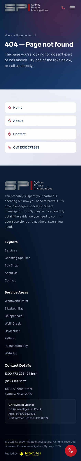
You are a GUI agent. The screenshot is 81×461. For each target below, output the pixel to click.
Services (11, 250)
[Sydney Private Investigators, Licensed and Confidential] (26, 8)
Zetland (10, 338)
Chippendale (13, 316)
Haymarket (12, 331)
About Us (11, 273)
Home (8, 35)
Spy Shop (11, 265)
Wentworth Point (16, 301)
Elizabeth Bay (14, 308)
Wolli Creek (13, 323)
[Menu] (72, 8)
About (18, 121)
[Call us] (71, 451)
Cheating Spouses (17, 258)
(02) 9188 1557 (15, 381)
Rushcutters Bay (16, 346)
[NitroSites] (30, 453)
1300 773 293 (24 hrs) (21, 373)
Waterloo (11, 353)
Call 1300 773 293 (26, 147)
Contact (19, 134)
